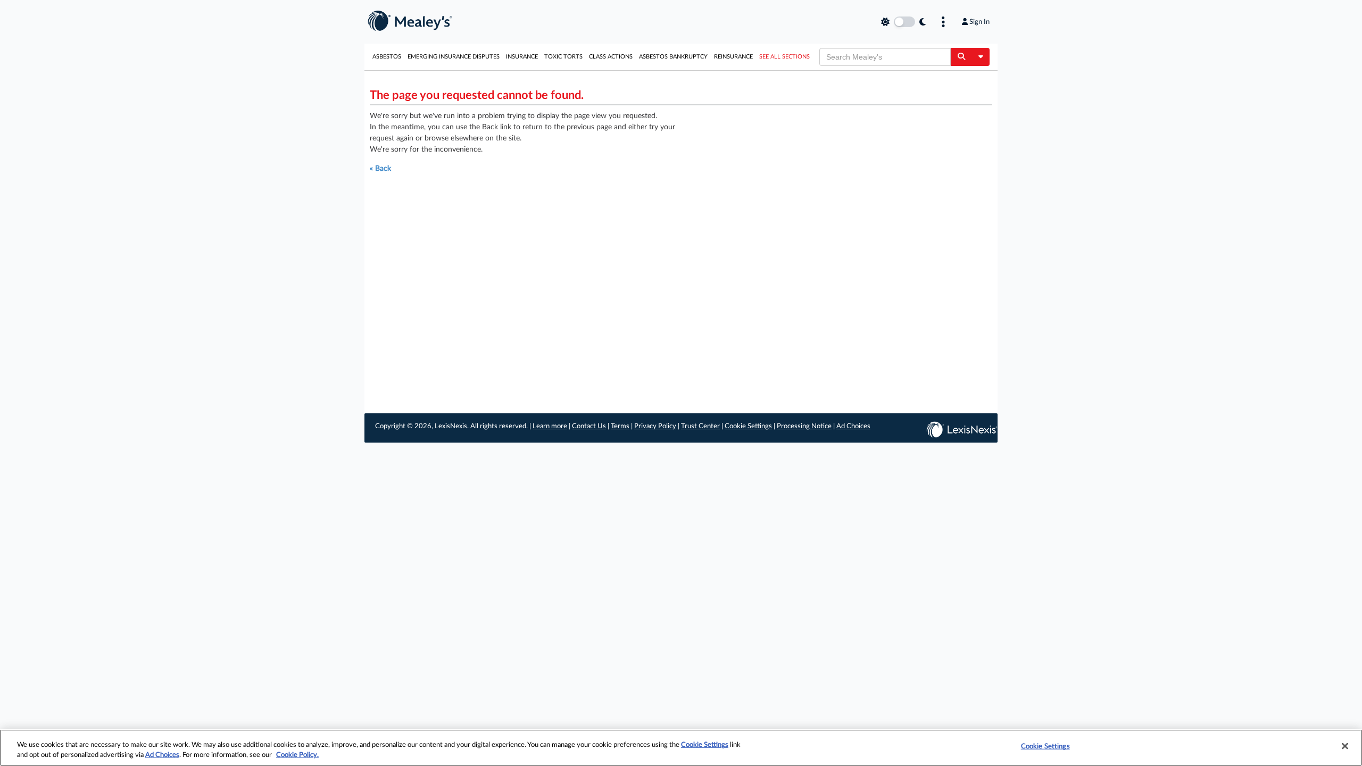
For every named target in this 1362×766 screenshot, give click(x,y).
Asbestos (386, 57)
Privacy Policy (655, 426)
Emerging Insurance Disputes (454, 57)
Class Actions (611, 57)
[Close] (1345, 746)
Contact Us (589, 426)
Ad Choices (853, 426)
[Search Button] (961, 57)
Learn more (550, 426)
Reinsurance (733, 57)
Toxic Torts (563, 57)
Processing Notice (804, 426)
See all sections (784, 57)
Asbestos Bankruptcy (673, 57)
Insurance (522, 57)
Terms (620, 426)
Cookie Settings (748, 426)
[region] (681, 747)
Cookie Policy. (297, 755)
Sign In (979, 22)
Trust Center (700, 426)
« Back (380, 168)
